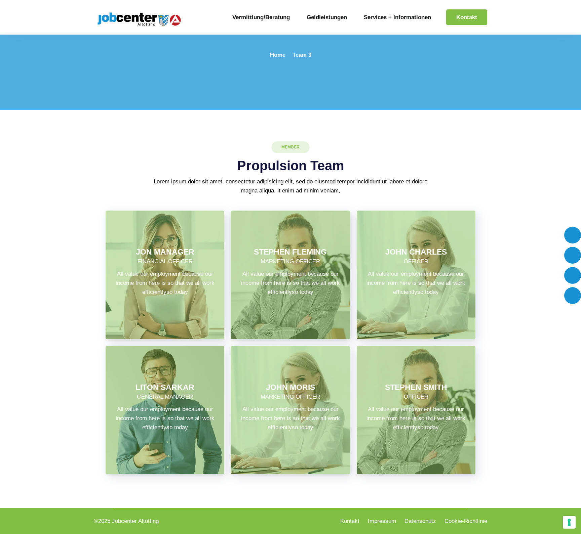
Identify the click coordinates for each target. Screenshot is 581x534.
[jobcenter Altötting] (139, 19)
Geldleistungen (327, 17)
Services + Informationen (397, 17)
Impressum (382, 521)
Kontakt (466, 17)
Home (277, 55)
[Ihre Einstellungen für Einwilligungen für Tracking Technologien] (569, 522)
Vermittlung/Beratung (261, 17)
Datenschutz (420, 521)
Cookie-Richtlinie (465, 521)
